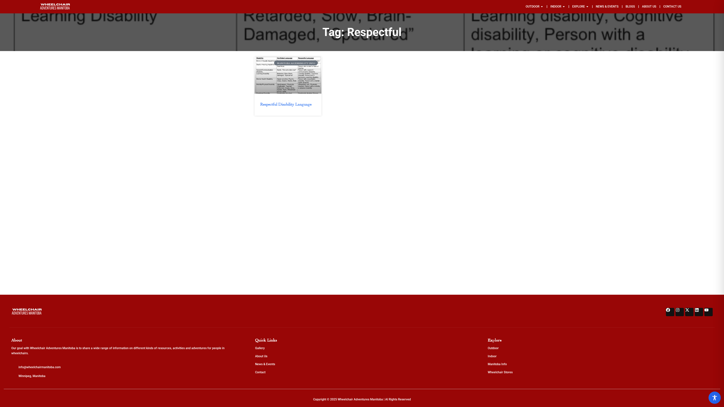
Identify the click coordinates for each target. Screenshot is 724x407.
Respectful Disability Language (286, 104)
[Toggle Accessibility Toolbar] (714, 397)
